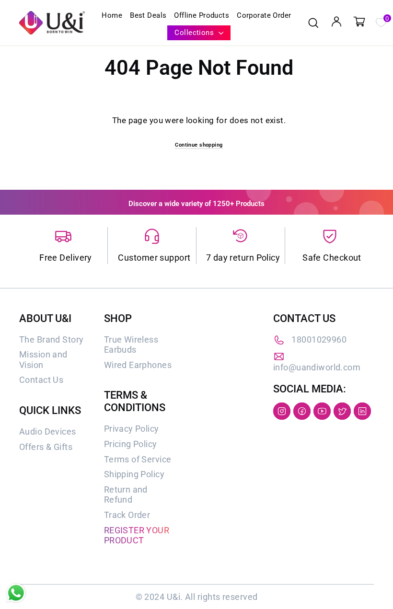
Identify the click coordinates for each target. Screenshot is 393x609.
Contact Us (41, 380)
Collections (195, 32)
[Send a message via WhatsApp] (16, 593)
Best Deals (148, 15)
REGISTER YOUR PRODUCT (137, 535)
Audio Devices (47, 431)
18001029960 (319, 339)
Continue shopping (198, 145)
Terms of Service (138, 459)
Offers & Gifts (45, 447)
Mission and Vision (43, 359)
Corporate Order (264, 15)
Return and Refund (126, 494)
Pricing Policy (130, 444)
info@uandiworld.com (316, 367)
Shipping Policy (134, 474)
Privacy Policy (131, 429)
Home (112, 15)
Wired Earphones (138, 365)
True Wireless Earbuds (131, 344)
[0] (380, 21)
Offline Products (201, 15)
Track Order (127, 515)
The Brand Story (51, 339)
